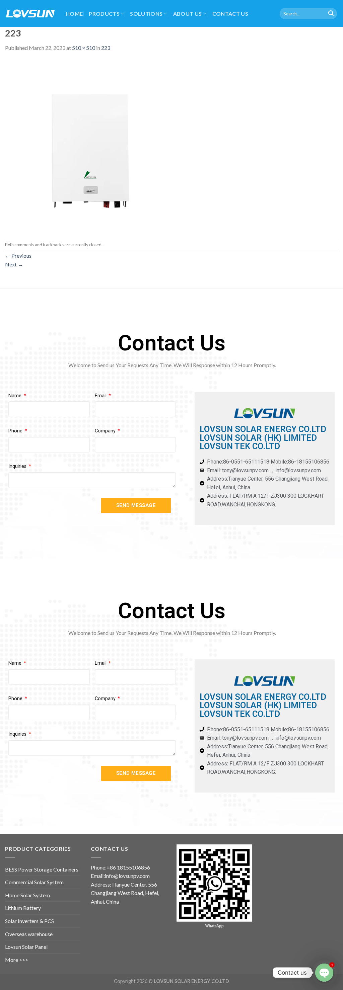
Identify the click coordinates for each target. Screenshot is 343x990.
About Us (187, 13)
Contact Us (230, 13)
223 (105, 48)
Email (101, 396)
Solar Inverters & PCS (29, 921)
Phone (16, 431)
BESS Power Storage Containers (41, 869)
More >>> (16, 960)
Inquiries (18, 466)
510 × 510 (83, 48)
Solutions (146, 13)
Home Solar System (27, 895)
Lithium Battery (23, 908)
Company (106, 431)
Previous (18, 255)
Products (104, 13)
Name (15, 396)
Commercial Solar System (34, 882)
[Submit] (331, 13)
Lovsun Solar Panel (26, 946)
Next (14, 264)
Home (74, 13)
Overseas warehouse (29, 934)
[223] (90, 145)
